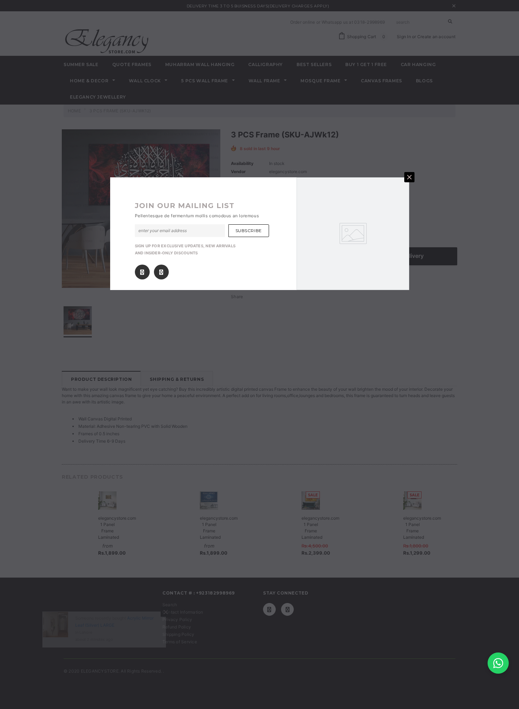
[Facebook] (142, 272)
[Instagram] (161, 272)
